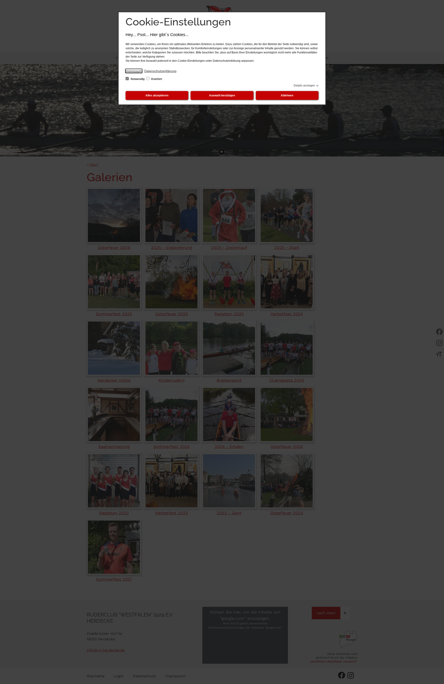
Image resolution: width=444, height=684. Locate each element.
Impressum (134, 71)
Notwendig (137, 79)
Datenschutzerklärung (160, 71)
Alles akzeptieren (156, 95)
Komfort (156, 79)
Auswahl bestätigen (222, 95)
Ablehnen (287, 95)
